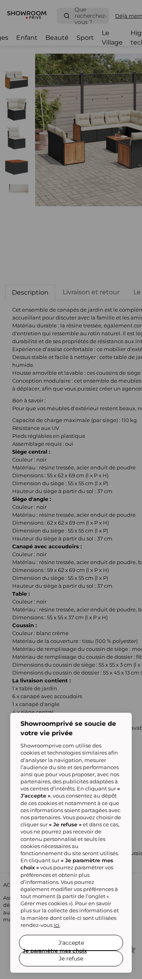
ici (57, 925)
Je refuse (71, 958)
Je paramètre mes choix (55, 950)
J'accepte (71, 942)
